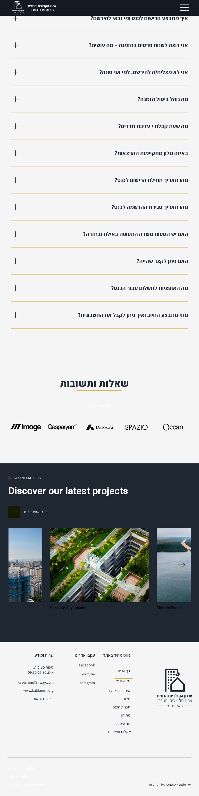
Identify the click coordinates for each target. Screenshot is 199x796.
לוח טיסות (123, 723)
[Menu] (184, 7)
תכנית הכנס (121, 707)
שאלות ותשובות (119, 731)
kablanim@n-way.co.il (36, 682)
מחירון (125, 715)
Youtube (88, 674)
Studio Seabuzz (178, 784)
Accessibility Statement (26, 784)
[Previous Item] (17, 565)
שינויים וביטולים (119, 690)
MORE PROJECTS (35, 512)
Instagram (87, 682)
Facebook (87, 665)
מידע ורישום (121, 680)
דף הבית (124, 670)
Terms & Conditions (23, 768)
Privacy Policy (18, 776)
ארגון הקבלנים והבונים (42, 8)
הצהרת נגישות (43, 698)
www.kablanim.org (38, 690)
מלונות (125, 698)
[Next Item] (181, 565)
